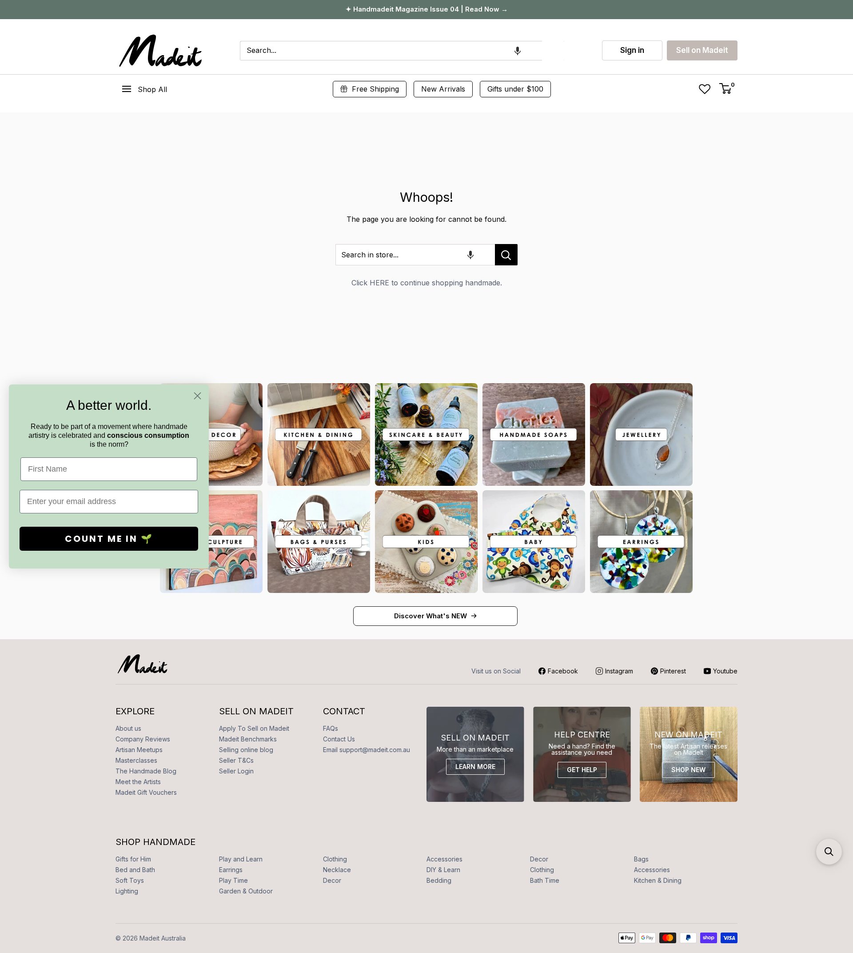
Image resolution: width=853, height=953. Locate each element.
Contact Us (339, 739)
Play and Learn (241, 859)
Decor (539, 859)
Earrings (231, 869)
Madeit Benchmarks (248, 739)
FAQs (330, 728)
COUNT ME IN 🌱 (109, 539)
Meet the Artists (138, 781)
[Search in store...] (506, 254)
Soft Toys (130, 880)
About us (128, 728)
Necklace (337, 869)
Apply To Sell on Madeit (254, 728)
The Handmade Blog (146, 771)
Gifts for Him (133, 859)
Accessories (444, 859)
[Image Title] (318, 434)
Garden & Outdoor (246, 891)
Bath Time (544, 880)
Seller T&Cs (236, 760)
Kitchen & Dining (658, 880)
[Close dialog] (197, 396)
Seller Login (236, 771)
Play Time (233, 880)
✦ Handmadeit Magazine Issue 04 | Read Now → (427, 9)
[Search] (553, 50)
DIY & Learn (443, 869)
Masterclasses (136, 760)
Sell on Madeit (702, 50)
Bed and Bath (135, 869)
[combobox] (391, 50)
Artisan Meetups (139, 749)
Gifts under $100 (515, 88)
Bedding (438, 880)
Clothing (335, 859)
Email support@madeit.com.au (366, 749)
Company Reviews (143, 739)
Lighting (127, 891)
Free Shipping (375, 88)
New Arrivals (443, 88)
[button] (517, 50)
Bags (641, 859)
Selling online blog (246, 749)
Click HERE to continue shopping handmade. (426, 282)
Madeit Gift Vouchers (146, 792)
